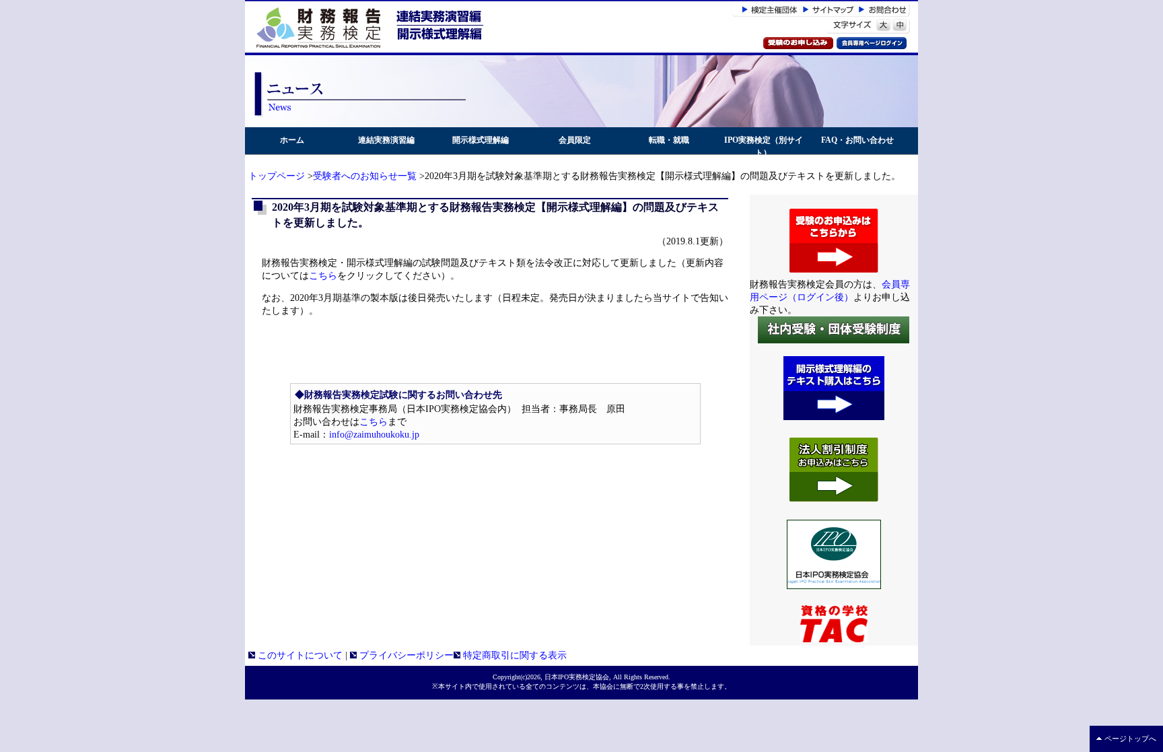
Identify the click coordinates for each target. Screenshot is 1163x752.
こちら (323, 276)
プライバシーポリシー (405, 655)
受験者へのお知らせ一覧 (365, 176)
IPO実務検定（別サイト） (763, 146)
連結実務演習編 (386, 140)
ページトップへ (1130, 738)
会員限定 (575, 140)
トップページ (276, 176)
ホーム (292, 140)
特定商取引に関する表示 (513, 655)
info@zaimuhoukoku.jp (374, 435)
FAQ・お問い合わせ (857, 140)
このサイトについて (299, 655)
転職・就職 (669, 140)
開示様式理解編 (480, 140)
